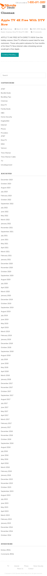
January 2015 (6, 523)
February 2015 (6, 519)
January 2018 (6, 379)
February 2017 (6, 423)
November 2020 (7, 267)
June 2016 (4, 455)
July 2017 (4, 403)
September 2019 (7, 307)
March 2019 (5, 331)
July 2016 (4, 451)
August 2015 (5, 495)
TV (2, 161)
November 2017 (7, 387)
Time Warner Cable (8, 157)
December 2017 (7, 383)
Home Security (6, 117)
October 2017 (6, 391)
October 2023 (6, 184)
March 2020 (5, 291)
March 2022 (5, 220)
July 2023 (4, 192)
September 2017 (7, 395)
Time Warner (6, 153)
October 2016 (6, 439)
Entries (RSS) (5, 550)
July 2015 (4, 499)
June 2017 (4, 407)
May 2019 (4, 323)
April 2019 (4, 327)
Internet (4, 125)
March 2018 (5, 375)
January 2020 (6, 295)
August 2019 (5, 311)
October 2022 (6, 200)
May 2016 (4, 459)
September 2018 (7, 351)
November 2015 (7, 483)
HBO (26, 32)
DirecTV (15, 32)
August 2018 (5, 355)
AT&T (34, 29)
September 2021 (7, 232)
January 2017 (6, 427)
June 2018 (4, 363)
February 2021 (6, 256)
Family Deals (5, 109)
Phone (3, 129)
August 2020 (5, 279)
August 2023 (5, 188)
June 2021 (4, 240)
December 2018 (7, 343)
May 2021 (4, 244)
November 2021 (7, 228)
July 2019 (4, 315)
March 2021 (5, 252)
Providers (4, 133)
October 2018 (6, 347)
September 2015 (7, 491)
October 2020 (6, 271)
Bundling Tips (6, 97)
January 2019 (6, 339)
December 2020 (7, 263)
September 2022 (7, 204)
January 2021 (6, 259)
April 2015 (4, 511)
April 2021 (4, 248)
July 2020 (4, 283)
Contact (30, 568)
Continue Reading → (10, 55)
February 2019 (6, 335)
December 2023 (7, 180)
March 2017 (5, 419)
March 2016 (5, 467)
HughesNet (5, 121)
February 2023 (6, 196)
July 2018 (4, 359)
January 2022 (6, 224)
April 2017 (4, 415)
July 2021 (4, 236)
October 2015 (6, 487)
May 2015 (4, 507)
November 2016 (7, 435)
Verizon (4, 148)
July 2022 (4, 208)
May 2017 (4, 411)
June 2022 (4, 212)
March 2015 (5, 515)
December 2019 (7, 299)
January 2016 (6, 475)
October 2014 (6, 535)
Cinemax (9, 32)
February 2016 (6, 471)
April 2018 (4, 371)
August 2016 (5, 447)
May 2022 (4, 216)
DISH (3, 144)
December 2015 (7, 479)
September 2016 (7, 443)
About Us (20, 568)
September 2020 (7, 275)
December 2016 (7, 431)
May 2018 (4, 367)
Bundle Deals (6, 93)
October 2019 (6, 303)
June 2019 (4, 319)
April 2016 (4, 463)
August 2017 (5, 399)
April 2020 (4, 287)
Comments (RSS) (7, 554)
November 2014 (7, 531)
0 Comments (37, 32)
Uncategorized (6, 165)
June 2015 (4, 503)
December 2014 (7, 527)
